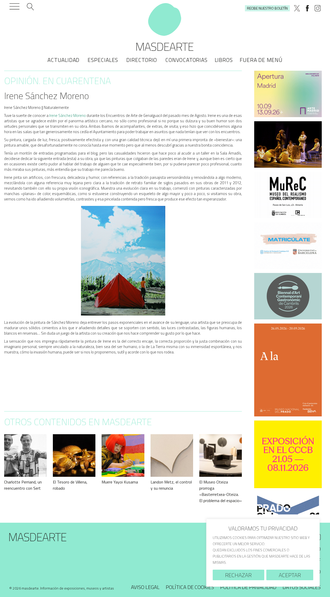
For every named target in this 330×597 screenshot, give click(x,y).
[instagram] (318, 8)
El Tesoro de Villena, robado (70, 485)
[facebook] (307, 8)
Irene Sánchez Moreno (67, 115)
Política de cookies (190, 587)
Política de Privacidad (248, 587)
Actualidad (63, 60)
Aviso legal (145, 587)
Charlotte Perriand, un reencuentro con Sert (23, 485)
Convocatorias (186, 60)
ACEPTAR (290, 575)
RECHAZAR (238, 575)
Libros (224, 60)
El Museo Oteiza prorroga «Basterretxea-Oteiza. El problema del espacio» (220, 491)
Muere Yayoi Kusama (120, 482)
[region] (263, 553)
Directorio (141, 60)
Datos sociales (302, 587)
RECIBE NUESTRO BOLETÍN (267, 8)
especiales (103, 60)
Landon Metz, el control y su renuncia (171, 485)
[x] (297, 8)
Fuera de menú (261, 60)
